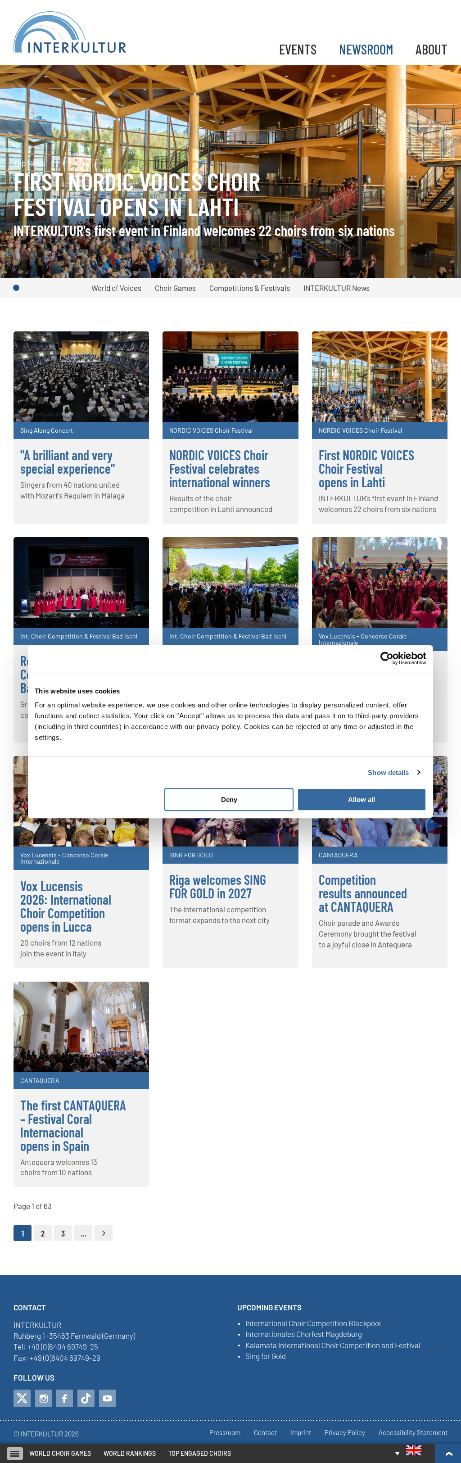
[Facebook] (64, 1398)
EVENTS (297, 49)
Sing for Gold (265, 1356)
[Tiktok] (86, 1398)
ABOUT (431, 49)
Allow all (361, 799)
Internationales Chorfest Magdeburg (303, 1334)
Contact (265, 1432)
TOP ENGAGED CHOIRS (199, 1453)
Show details (388, 772)
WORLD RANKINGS (130, 1453)
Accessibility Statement (413, 1432)
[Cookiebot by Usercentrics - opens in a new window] (387, 658)
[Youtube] (107, 1398)
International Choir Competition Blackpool (313, 1323)
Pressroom (224, 1432)
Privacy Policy (345, 1432)
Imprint (300, 1432)
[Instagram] (43, 1398)
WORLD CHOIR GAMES (60, 1453)
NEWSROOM (366, 49)
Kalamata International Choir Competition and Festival (332, 1345)
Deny (229, 799)
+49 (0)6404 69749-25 (62, 1346)
